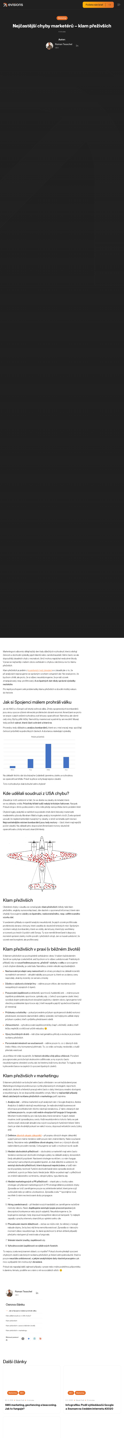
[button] (77, 46)
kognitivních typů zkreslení (40, 670)
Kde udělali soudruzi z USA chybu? (18, 1316)
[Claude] (40, 1339)
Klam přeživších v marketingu (16, 1330)
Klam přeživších (11, 1321)
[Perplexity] (34, 1339)
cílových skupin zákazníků (29, 1135)
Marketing (62, 18)
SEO (22, 1393)
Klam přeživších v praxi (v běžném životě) (20, 1326)
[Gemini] (29, 1339)
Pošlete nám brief (94, 5)
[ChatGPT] (23, 1339)
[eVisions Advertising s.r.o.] (13, 5)
